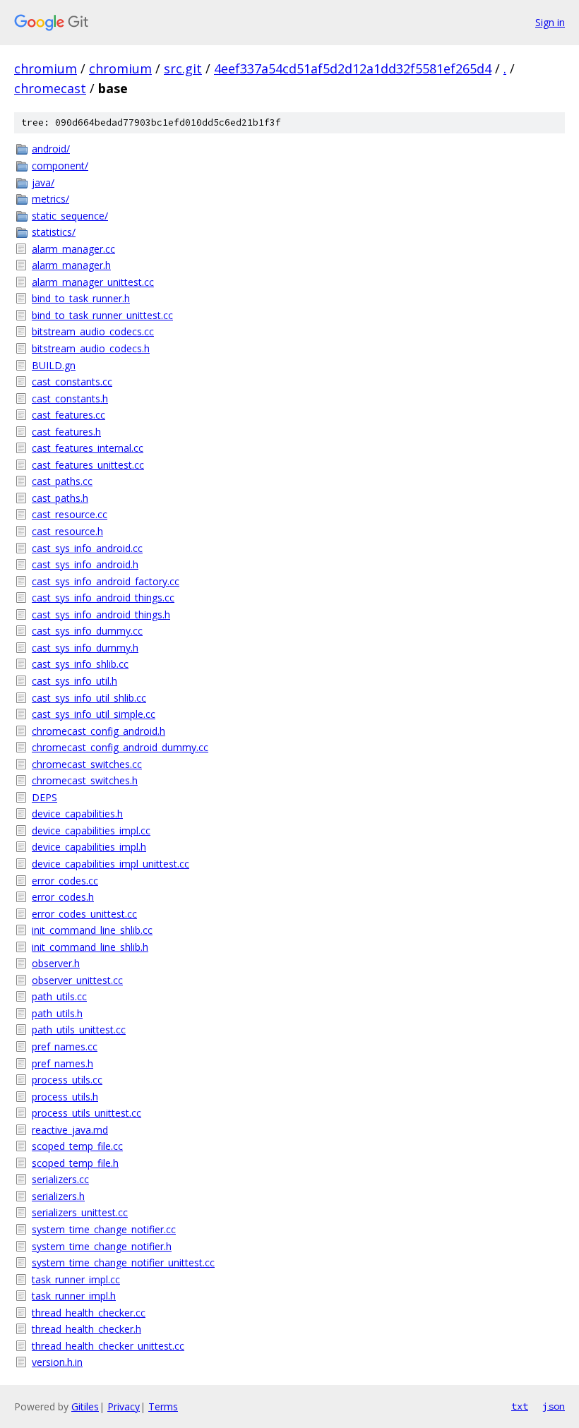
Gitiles (85, 1406)
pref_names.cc (64, 1046)
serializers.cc (60, 1179)
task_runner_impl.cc (76, 1279)
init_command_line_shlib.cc (92, 930)
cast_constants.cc (72, 381)
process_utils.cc (67, 1079)
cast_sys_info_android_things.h (101, 614)
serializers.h (58, 1196)
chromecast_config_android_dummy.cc (120, 747)
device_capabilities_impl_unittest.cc (110, 863)
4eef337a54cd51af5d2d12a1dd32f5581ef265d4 (352, 68)
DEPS (44, 797)
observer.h (56, 963)
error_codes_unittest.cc (84, 913)
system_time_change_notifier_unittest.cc (123, 1262)
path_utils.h (57, 1013)
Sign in (550, 22)
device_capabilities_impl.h (89, 846)
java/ (43, 182)
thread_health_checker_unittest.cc (108, 1345)
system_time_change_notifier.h (102, 1246)
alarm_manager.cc (73, 249)
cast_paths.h (60, 498)
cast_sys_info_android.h (85, 564)
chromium (45, 68)
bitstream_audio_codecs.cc (93, 331)
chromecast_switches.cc (87, 764)
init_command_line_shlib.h (90, 947)
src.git (183, 68)
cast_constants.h (70, 398)
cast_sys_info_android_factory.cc (105, 581)
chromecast (50, 88)
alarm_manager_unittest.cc (93, 282)
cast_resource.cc (69, 514)
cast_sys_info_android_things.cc (103, 597)
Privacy (123, 1406)
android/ (51, 148)
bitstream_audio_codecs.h (91, 348)
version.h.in (57, 1362)
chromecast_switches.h (85, 780)
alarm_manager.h (71, 265)
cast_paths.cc (62, 481)
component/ (60, 165)
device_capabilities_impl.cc (91, 830)
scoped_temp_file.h (75, 1163)
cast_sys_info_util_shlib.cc (89, 697)
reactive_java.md (70, 1129)
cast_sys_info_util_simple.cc (93, 714)
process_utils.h (65, 1096)
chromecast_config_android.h (98, 731)
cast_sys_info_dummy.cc (87, 630)
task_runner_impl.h (74, 1295)
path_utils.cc (59, 996)
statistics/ (54, 232)
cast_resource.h (67, 531)
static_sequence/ (70, 215)
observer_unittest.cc (77, 980)
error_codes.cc (65, 880)
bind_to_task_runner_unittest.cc (102, 315)
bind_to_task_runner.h (81, 298)
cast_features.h (66, 431)
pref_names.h (62, 1063)
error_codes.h (63, 897)
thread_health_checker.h (86, 1329)
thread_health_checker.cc (88, 1312)
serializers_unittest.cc (80, 1212)
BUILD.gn (54, 365)
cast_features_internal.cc (87, 448)
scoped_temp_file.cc (77, 1146)
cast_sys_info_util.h (74, 681)
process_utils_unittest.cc (86, 1113)
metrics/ (50, 198)
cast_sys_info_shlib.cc (80, 664)
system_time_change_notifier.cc (104, 1229)
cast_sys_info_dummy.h (85, 647)
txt (519, 1406)
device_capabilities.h (77, 813)
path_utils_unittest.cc (79, 1029)
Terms (163, 1406)
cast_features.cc (68, 414)
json (553, 1406)
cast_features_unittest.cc (88, 465)
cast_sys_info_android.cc (87, 548)
